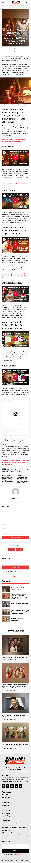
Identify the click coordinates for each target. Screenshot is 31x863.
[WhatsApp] (21, 549)
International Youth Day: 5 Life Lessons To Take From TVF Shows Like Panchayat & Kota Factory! (22, 480)
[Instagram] (7, 786)
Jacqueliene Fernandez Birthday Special (12, 471)
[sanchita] (15, 492)
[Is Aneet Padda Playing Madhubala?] (6, 619)
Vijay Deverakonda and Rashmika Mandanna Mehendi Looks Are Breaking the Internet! (20, 611)
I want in (14, 567)
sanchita (16, 48)
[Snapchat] (20, 786)
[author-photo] (3, 659)
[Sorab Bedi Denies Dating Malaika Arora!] (6, 589)
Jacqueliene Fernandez (9, 56)
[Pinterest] (17, 549)
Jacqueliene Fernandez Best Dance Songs (17, 469)
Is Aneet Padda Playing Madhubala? (17, 619)
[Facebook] (10, 549)
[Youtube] (16, 786)
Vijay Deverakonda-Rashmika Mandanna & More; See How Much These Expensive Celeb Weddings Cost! (19, 596)
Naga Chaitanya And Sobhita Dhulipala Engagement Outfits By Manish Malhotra (7, 479)
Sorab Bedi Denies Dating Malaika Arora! (18, 588)
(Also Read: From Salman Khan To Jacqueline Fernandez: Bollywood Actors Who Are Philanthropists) (15, 462)
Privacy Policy (19, 571)
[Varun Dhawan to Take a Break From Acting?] (6, 604)
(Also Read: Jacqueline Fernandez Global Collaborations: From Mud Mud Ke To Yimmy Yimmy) (15, 276)
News (15, 27)
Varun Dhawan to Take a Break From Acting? (15, 835)
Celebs (8, 27)
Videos (22, 27)
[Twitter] (13, 549)
